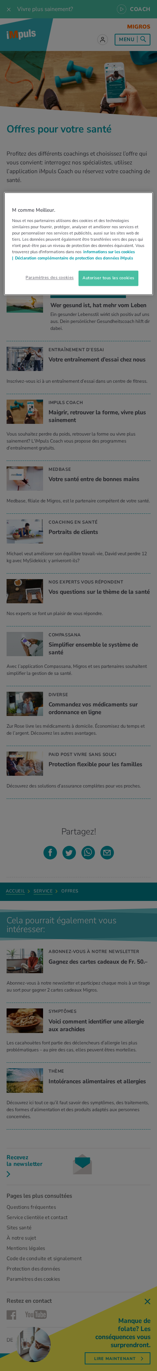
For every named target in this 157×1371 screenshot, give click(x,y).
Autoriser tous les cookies (108, 278)
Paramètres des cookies (50, 278)
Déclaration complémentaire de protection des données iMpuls (74, 258)
